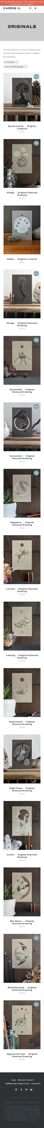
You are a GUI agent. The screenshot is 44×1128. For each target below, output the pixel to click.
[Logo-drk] (12, 8)
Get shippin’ (28, 4)
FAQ (14, 1080)
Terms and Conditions (17, 1083)
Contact (35, 1083)
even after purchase (32, 1108)
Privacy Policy (26, 1080)
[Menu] (30, 8)
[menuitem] (30, 8)
